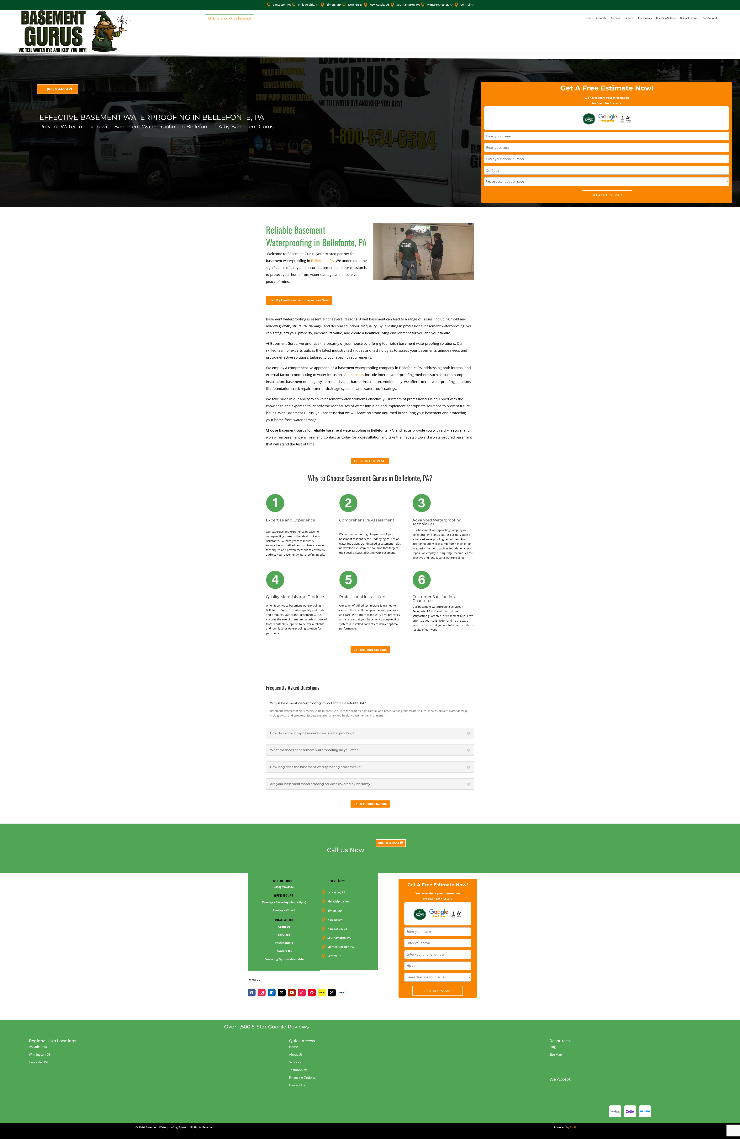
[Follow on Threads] (332, 992)
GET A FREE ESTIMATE (370, 461)
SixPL (573, 1127)
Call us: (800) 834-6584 (370, 650)
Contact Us (297, 1085)
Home (588, 18)
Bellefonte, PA (322, 260)
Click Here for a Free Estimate (229, 18)
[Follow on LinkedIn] (272, 992)
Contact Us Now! (689, 18)
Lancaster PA (38, 1062)
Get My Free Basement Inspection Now (299, 300)
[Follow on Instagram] (262, 992)
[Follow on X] (282, 992)
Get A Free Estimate (607, 195)
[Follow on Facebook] (252, 992)
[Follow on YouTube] (292, 992)
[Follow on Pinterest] (312, 992)
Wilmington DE (39, 1054)
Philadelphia (38, 1047)
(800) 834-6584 (57, 89)
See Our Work (710, 18)
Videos (629, 18)
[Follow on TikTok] (302, 992)
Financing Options (665, 18)
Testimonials (645, 18)
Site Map (555, 1054)
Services (615, 18)
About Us (601, 18)
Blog (552, 1047)
